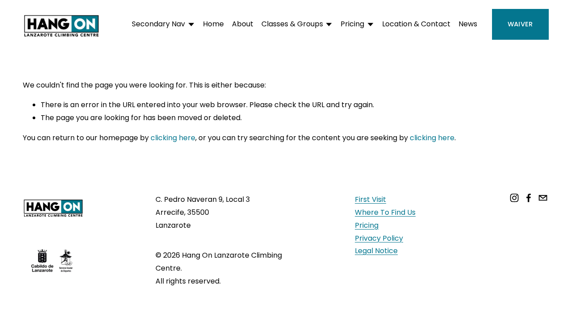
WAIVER (520, 24)
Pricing (367, 225)
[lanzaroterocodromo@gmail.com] (542, 197)
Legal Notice (376, 251)
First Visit (370, 199)
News (467, 24)
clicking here (173, 138)
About (242, 24)
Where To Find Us (385, 212)
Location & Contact (416, 24)
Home (213, 24)
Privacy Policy (379, 238)
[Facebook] (528, 197)
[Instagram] (514, 197)
